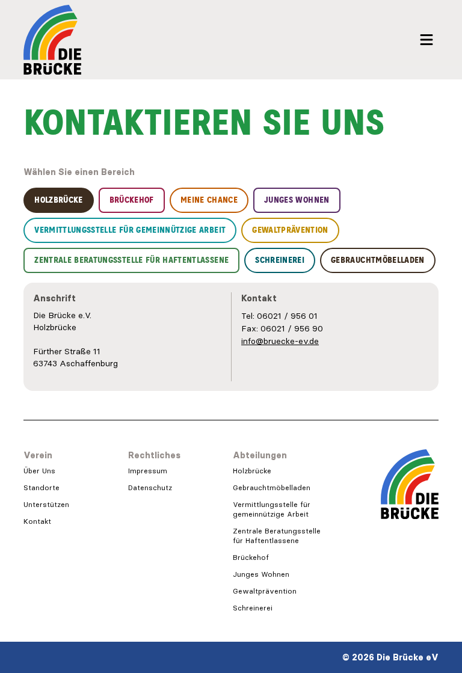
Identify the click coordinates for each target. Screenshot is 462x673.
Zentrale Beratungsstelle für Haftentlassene (277, 535)
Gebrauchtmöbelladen (271, 487)
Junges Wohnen (261, 574)
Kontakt (37, 521)
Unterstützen (46, 504)
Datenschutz (150, 487)
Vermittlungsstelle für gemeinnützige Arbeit (271, 509)
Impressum (147, 470)
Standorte (41, 487)
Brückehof (251, 557)
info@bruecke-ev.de (280, 341)
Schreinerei (253, 607)
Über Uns (39, 470)
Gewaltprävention (265, 590)
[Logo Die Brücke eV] (52, 40)
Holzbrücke (252, 470)
